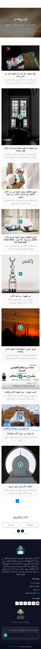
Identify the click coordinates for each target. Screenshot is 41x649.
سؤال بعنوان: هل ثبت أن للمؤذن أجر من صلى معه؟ (20, 75)
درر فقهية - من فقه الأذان (21, 296)
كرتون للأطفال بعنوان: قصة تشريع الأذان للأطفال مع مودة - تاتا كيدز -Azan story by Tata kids (20, 240)
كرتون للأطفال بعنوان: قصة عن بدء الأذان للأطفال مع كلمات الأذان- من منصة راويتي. (20, 194)
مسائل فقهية (36, 590)
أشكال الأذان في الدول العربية (20, 487)
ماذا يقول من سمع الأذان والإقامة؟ (20, 434)
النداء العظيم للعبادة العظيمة (32, 593)
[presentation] (22, 531)
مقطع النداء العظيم (35, 586)
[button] (27, 534)
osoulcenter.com (14, 646)
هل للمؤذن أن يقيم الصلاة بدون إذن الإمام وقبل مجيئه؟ (20, 150)
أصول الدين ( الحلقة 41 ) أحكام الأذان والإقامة (20, 351)
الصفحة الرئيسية (31, 25)
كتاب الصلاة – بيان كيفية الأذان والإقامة (20, 392)
